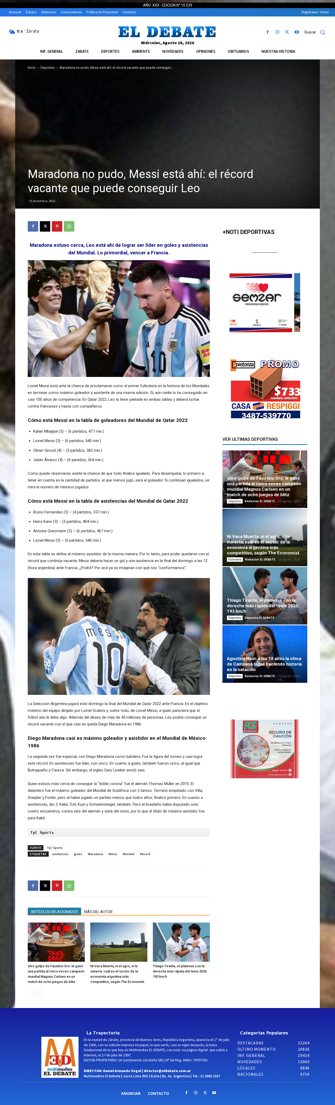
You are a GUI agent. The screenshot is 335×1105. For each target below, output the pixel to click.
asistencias (60, 854)
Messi (113, 854)
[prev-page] (31, 992)
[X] (287, 32)
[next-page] (39, 992)
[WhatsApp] (69, 226)
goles (78, 854)
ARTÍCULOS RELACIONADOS (54, 912)
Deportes (48, 67)
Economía (234, 559)
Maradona (95, 854)
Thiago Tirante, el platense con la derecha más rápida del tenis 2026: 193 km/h (180, 971)
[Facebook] (267, 32)
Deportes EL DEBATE (259, 618)
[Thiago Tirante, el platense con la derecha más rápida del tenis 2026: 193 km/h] (181, 942)
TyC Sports (55, 848)
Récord (145, 854)
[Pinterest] (57, 226)
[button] (317, 32)
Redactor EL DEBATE (260, 501)
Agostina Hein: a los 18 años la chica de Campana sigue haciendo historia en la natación (264, 664)
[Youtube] (296, 32)
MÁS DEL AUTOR (98, 912)
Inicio (32, 67)
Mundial (128, 854)
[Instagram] (277, 32)
